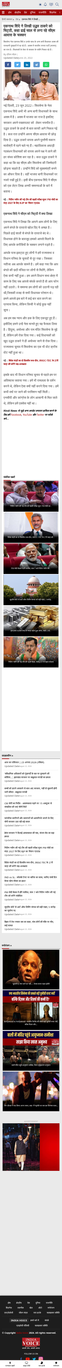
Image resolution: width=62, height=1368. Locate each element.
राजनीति (42, 12)
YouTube (28, 414)
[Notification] (45, 5)
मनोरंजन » (7, 945)
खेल (31, 1307)
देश (25, 12)
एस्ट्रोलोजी (8, 1312)
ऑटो (40, 1307)
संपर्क (47, 1320)
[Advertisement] (31, 1212)
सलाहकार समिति (53, 1312)
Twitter (40, 414)
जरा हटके (37, 1312)
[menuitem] (9, 12)
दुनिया (32, 12)
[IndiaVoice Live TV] (51, 5)
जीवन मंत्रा (23, 1312)
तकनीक (20, 1307)
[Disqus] (31, 709)
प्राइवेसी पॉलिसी (22, 1325)
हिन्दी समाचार (7, 19)
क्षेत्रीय (17, 12)
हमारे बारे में (34, 1320)
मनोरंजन (51, 1307)
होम (9, 12)
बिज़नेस (52, 12)
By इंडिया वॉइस (10, 54)
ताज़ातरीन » (7, 755)
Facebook (16, 414)
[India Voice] (6, 6)
